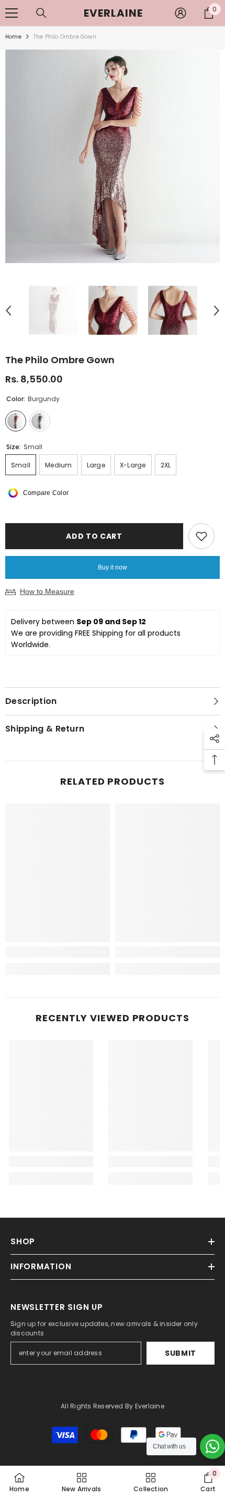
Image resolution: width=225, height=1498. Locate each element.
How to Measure (47, 591)
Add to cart (94, 536)
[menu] (11, 13)
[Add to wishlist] (201, 536)
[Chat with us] (212, 1446)
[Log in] (180, 13)
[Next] (216, 310)
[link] (57, 952)
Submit (180, 1353)
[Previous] (8, 310)
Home (13, 37)
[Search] (41, 13)
